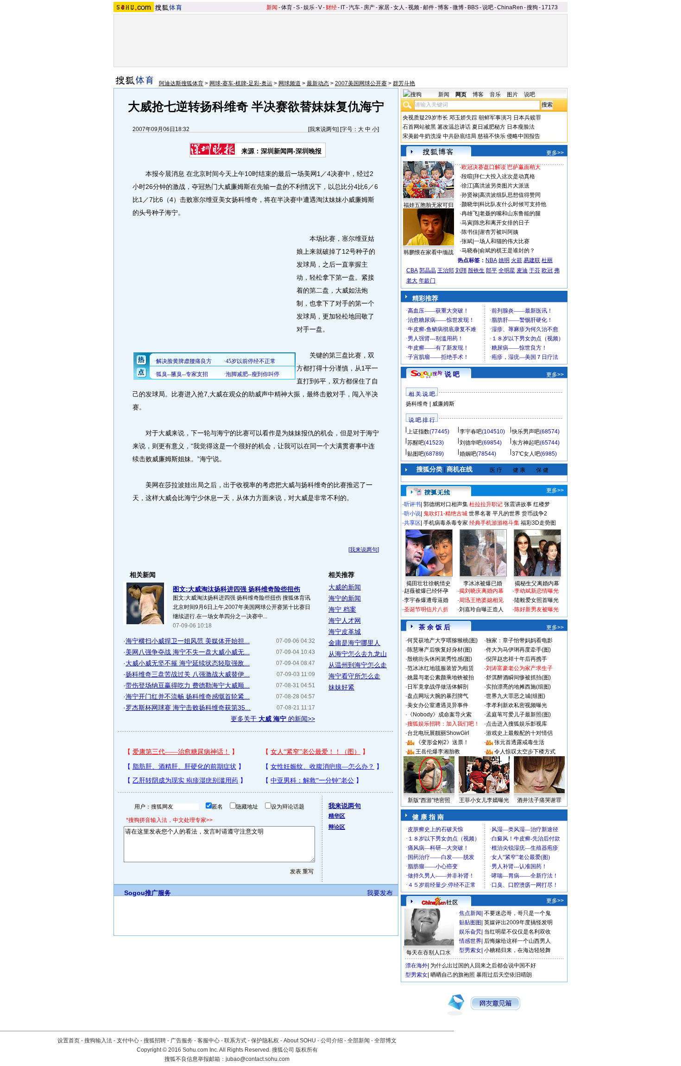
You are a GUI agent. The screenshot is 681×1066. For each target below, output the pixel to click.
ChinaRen (510, 7)
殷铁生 (476, 270)
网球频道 (289, 83)
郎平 (491, 270)
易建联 (531, 260)
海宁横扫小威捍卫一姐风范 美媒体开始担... (188, 641)
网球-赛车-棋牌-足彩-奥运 (240, 83)
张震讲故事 (518, 504)
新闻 (271, 7)
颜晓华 (469, 204)
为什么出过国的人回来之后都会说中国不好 (483, 965)
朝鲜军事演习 (495, 117)
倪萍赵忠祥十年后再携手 (516, 659)
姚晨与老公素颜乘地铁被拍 (440, 677)
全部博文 (385, 1040)
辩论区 (336, 827)
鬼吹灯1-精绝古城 (445, 513)
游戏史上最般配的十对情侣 (519, 733)
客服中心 (208, 1040)
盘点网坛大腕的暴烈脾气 (437, 696)
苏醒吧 (415, 442)
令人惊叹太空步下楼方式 (524, 751)
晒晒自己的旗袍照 (452, 975)
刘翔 (461, 270)
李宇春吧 (471, 431)
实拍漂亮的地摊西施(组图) (518, 686)
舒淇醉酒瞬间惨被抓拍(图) (518, 677)
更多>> (555, 153)
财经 (331, 7)
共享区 (412, 523)
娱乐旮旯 (470, 931)
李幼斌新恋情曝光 (536, 591)
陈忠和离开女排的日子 (502, 222)
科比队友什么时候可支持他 (512, 204)
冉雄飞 (469, 213)
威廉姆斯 (443, 404)
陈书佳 (469, 232)
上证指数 (418, 431)
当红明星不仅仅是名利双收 (517, 931)
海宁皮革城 (344, 631)
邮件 (428, 7)
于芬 (534, 270)
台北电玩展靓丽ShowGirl (438, 733)
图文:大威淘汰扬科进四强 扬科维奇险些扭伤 (236, 589)
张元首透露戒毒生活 (519, 742)
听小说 (412, 513)
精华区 (336, 816)
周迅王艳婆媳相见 (481, 600)
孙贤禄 (469, 195)
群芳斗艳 (404, 83)
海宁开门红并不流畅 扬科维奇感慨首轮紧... (188, 696)
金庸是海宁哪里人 (354, 642)
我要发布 (380, 893)
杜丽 (547, 260)
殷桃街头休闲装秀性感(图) (439, 659)
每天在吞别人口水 (428, 952)
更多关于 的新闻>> (273, 718)
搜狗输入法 (98, 1040)
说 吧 (452, 374)
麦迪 (522, 270)
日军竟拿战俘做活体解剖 (437, 686)
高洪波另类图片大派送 (502, 185)
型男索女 (470, 950)
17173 (550, 7)
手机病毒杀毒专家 (445, 523)
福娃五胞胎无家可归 (429, 205)
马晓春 (469, 250)
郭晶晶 (427, 270)
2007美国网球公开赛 (361, 83)
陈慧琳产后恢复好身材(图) (439, 649)
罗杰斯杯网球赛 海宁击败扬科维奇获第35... (188, 707)
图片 (512, 94)
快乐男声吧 (526, 431)
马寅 (467, 222)
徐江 (467, 185)
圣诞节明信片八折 (426, 609)
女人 (398, 7)
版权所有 (307, 1050)
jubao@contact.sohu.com (258, 1059)
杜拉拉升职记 (486, 504)
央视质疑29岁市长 (425, 117)
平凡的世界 (506, 513)
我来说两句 (323, 129)
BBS (473, 7)
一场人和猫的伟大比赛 (502, 241)
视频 (413, 7)
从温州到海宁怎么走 (357, 665)
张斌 (467, 241)
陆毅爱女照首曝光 (536, 600)
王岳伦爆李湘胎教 (438, 751)
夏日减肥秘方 (488, 127)
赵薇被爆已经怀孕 (426, 591)
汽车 (354, 7)
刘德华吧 (471, 442)
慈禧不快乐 (491, 136)
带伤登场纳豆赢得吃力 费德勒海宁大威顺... (188, 685)
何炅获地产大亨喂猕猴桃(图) (442, 640)
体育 (286, 7)
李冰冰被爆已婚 (482, 583)
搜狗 (532, 7)
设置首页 (68, 1040)
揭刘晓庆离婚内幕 (481, 591)
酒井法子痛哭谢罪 (539, 800)
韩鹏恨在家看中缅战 (429, 252)
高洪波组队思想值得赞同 (510, 195)
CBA (412, 270)
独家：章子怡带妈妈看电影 (519, 640)
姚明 (504, 260)
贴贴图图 (470, 922)
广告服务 (181, 1040)
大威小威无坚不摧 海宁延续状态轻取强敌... (188, 663)
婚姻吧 (468, 454)
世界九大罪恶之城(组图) (515, 696)
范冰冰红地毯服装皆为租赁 (440, 668)
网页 (461, 94)
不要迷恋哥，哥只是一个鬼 (517, 913)
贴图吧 (415, 454)
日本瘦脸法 (521, 127)
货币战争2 (534, 513)
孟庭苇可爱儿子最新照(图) (518, 714)
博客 (443, 7)
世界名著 (480, 513)
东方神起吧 (526, 442)
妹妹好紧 (341, 687)
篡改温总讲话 (454, 127)
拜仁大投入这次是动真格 (504, 176)
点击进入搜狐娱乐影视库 (516, 724)
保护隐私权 (265, 1040)
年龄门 (427, 280)
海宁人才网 (344, 620)
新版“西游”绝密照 (429, 800)
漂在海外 (416, 965)
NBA (491, 260)
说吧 (487, 7)
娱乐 (309, 7)
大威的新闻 (344, 587)
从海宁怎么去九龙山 (357, 654)
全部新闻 (358, 1040)
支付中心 (128, 1040)
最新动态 (318, 83)
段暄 (467, 176)
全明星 (506, 270)
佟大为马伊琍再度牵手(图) (518, 649)
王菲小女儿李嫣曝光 (484, 800)
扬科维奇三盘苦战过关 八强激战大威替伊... (188, 674)
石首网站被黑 (419, 127)
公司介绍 (332, 1040)
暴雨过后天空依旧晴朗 (504, 975)
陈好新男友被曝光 (536, 609)
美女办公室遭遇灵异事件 (437, 705)
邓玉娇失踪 (463, 117)
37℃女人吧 (526, 454)
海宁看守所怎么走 (354, 676)
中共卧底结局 (459, 136)
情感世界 (470, 941)
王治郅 (445, 270)
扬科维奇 (417, 404)
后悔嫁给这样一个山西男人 (517, 941)
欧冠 (547, 270)
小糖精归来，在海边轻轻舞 (517, 950)
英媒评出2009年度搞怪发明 (518, 922)
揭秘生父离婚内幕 (537, 583)
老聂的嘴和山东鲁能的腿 (510, 213)
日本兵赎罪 (527, 117)
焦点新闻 (470, 913)
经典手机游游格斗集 (494, 523)
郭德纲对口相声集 (445, 504)
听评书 (412, 504)
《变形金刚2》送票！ (442, 742)
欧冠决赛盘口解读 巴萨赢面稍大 (501, 167)
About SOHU (300, 1040)
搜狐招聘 (155, 1040)
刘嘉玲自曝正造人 (481, 609)
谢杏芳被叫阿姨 (498, 232)
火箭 (516, 260)
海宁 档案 (342, 609)
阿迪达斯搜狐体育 (181, 83)
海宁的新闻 (344, 598)
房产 (369, 7)
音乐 (495, 94)
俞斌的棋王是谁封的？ (507, 250)
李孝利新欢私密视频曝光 (516, 705)
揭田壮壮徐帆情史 (428, 583)
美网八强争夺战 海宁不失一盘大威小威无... (188, 652)
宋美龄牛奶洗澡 (422, 136)
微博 (458, 7)
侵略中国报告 (523, 136)
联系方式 (235, 1040)
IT (342, 7)
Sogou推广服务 (147, 893)
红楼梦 (541, 504)
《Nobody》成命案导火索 (439, 714)
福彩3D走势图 (538, 523)
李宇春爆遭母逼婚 (426, 600)
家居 (384, 7)
